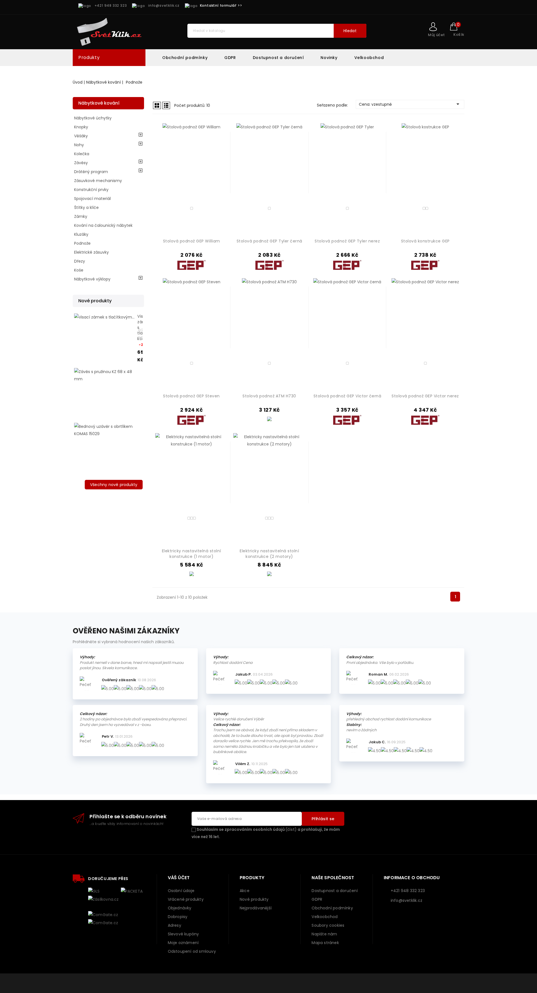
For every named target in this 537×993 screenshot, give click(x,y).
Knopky (81, 127)
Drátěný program (91, 171)
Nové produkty (254, 899)
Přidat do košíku (220, 182)
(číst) (291, 829)
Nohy (79, 145)
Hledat (350, 31)
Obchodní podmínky (185, 57)
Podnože (82, 243)
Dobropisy (178, 916)
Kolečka (81, 154)
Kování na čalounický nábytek (103, 225)
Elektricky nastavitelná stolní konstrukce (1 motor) (191, 553)
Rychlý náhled (220, 173)
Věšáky (81, 136)
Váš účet (179, 877)
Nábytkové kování (98, 103)
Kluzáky (81, 234)
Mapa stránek (325, 942)
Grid (157, 105)
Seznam (166, 105)
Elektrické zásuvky (91, 252)
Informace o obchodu (412, 877)
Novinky (329, 57)
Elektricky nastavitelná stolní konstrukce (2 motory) (269, 553)
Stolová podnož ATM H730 (269, 396)
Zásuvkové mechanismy (98, 180)
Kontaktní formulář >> (221, 5)
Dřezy (79, 261)
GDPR (230, 57)
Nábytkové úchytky (93, 118)
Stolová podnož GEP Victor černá (347, 396)
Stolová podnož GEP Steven (191, 396)
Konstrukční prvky (91, 189)
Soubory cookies (328, 925)
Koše (78, 270)
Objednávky (180, 908)
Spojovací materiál (92, 198)
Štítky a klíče (86, 207)
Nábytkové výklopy (92, 279)
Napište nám (324, 934)
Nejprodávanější (256, 908)
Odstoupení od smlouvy (192, 951)
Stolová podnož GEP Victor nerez (425, 396)
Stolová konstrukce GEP (425, 241)
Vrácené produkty (186, 899)
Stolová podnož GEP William (191, 241)
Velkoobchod (369, 57)
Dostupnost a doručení (278, 57)
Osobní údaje (181, 890)
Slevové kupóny (183, 934)
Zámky (80, 216)
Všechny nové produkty (113, 484)
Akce (244, 890)
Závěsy (81, 163)
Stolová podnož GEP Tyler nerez (347, 241)
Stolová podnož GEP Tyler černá (269, 241)
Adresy (174, 925)
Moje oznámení (183, 942)
